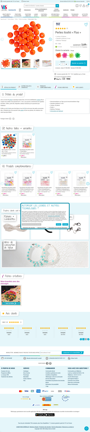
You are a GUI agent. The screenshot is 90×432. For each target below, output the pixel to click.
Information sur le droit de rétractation (57, 227)
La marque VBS (5, 375)
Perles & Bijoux (11, 19)
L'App (47, 386)
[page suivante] (88, 339)
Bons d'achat (26, 373)
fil (8, 108)
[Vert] (77, 55)
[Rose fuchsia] (65, 55)
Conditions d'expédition (51, 375)
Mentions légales (41, 227)
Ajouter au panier (77, 63)
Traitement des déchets (7, 376)
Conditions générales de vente (53, 373)
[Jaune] (71, 55)
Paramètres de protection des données (55, 380)
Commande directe (50, 371)
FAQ (24, 380)
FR (88, 1)
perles (10, 99)
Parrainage (26, 375)
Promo (72, 10)
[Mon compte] (84, 5)
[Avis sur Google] (25, 398)
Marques (66, 10)
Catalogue (25, 371)
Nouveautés (12, 10)
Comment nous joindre (73, 380)
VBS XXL (20, 10)
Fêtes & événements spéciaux (41, 10)
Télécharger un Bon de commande (54, 376)
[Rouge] (58, 55)
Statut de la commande (73, 382)
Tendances (27, 10)
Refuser (58, 224)
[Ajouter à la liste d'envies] (86, 24)
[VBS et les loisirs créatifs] (4, 7)
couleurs (39, 99)
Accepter (65, 224)
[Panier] (87, 5)
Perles (16, 19)
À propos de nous (5, 371)
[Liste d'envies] (80, 5)
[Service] (77, 5)
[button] (2, 39)
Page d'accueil (3, 19)
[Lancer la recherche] (57, 5)
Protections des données (29, 227)
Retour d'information (73, 384)
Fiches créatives (56, 10)
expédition (85, 47)
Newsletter (26, 376)
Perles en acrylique (23, 19)
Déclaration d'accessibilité (52, 384)
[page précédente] (81, 339)
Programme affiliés (5, 373)
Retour (47, 382)
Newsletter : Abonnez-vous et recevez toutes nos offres (22, 352)
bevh (52, 396)
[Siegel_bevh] (46, 399)
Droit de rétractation (50, 378)
